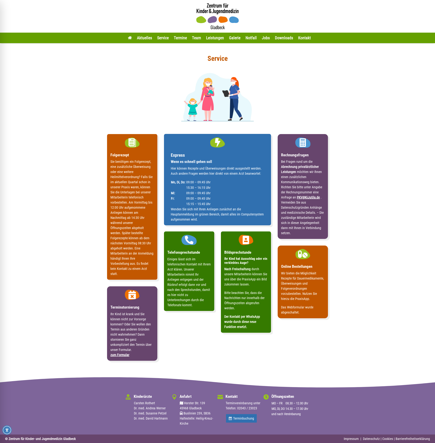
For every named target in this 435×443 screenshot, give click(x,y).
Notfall (251, 38)
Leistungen (215, 38)
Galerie (234, 38)
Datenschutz (371, 439)
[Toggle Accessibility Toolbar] (7, 430)
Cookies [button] (387, 439)
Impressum (351, 439)
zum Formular (119, 355)
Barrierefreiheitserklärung (413, 439)
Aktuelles (144, 38)
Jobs (266, 38)
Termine (180, 38)
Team (196, 38)
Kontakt (304, 38)
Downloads (284, 38)
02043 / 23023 (247, 408)
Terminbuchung (243, 418)
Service (163, 38)
